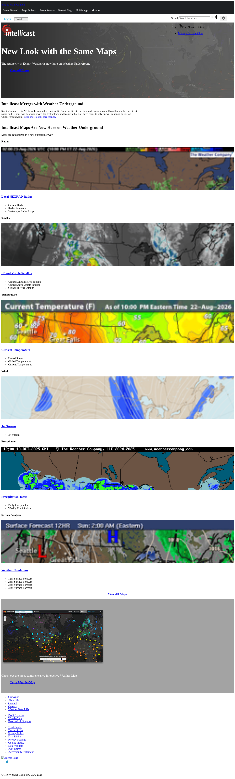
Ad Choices (14, 748)
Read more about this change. (40, 116)
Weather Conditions (14, 570)
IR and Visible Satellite (16, 273)
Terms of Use (15, 730)
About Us (13, 700)
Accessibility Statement (21, 751)
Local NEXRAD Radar (16, 196)
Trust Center (15, 727)
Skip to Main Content (13, 4)
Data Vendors (15, 745)
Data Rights (14, 736)
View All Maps (19, 70)
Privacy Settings (17, 739)
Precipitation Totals (14, 496)
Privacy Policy (16, 733)
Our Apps (13, 696)
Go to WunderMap (22, 682)
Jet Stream (8, 426)
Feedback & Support (19, 721)
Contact (12, 703)
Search (175, 18)
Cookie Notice (16, 742)
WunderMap (15, 718)
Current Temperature (15, 350)
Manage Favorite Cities (190, 33)
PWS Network (16, 715)
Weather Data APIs (18, 709)
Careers (12, 706)
